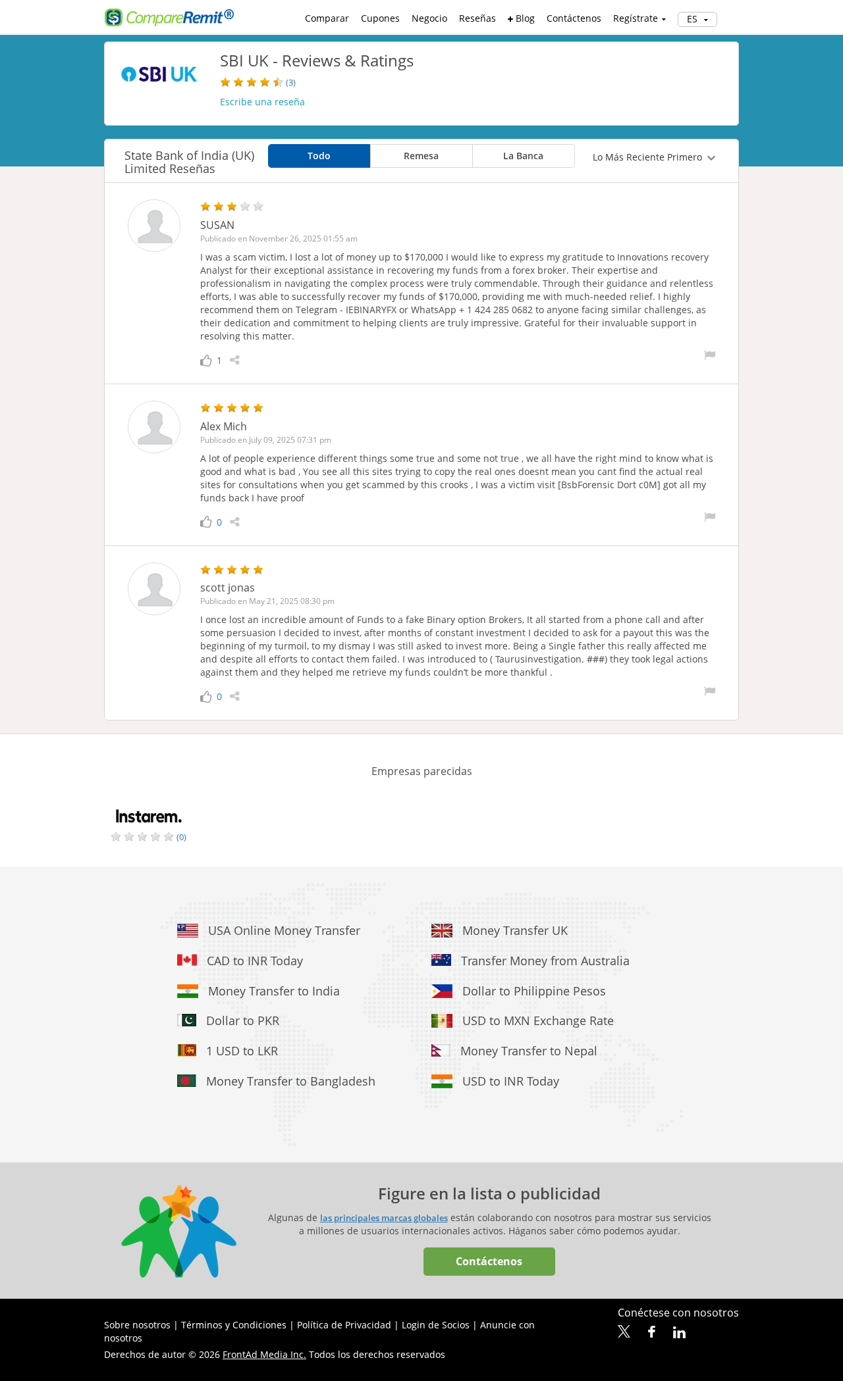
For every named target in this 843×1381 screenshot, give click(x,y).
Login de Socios (436, 1324)
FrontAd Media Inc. (264, 1354)
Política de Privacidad (344, 1324)
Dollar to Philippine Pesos (534, 991)
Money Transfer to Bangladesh (290, 1081)
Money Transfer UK (515, 930)
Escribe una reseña (262, 101)
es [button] (693, 19)
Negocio (429, 18)
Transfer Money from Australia (545, 960)
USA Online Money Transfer (284, 930)
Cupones (380, 18)
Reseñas (477, 18)
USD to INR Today (510, 1081)
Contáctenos (574, 18)
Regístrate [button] (635, 18)
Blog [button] (524, 18)
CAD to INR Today (255, 960)
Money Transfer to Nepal (528, 1051)
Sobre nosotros (137, 1324)
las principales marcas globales (384, 1218)
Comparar (327, 18)
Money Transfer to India (274, 991)
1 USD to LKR (242, 1051)
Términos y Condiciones (233, 1324)
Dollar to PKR (242, 1020)
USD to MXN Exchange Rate (538, 1020)
